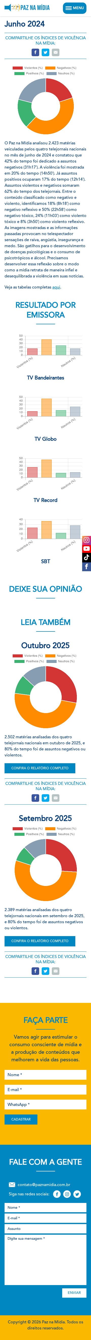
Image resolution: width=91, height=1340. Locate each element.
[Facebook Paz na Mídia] (86, 566)
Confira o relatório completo (40, 768)
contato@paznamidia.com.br (44, 1184)
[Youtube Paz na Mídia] (86, 549)
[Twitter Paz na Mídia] (77, 1194)
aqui (56, 287)
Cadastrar (21, 1119)
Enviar (74, 1292)
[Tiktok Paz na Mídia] (86, 557)
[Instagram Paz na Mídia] (86, 540)
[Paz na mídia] (27, 8)
